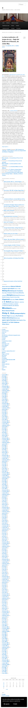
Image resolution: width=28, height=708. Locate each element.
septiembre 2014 (5, 580)
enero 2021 (4, 471)
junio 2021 (4, 464)
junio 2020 (4, 481)
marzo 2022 (4, 451)
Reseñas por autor (5, 25)
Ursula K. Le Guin (8, 322)
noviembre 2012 (5, 612)
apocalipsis (11, 288)
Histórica (4, 342)
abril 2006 (4, 671)
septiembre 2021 (5, 459)
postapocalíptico (19, 313)
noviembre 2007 (5, 644)
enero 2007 (4, 658)
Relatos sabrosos (5, 364)
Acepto (15, 704)
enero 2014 (4, 592)
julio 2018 (4, 514)
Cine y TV (4, 332)
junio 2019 (4, 498)
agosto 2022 (4, 444)
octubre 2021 (4, 458)
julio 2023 (4, 428)
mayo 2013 (4, 604)
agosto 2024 (4, 409)
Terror (3, 365)
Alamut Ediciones (6, 286)
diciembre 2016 (5, 542)
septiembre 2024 (5, 407)
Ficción (3, 339)
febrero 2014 (4, 591)
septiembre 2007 (5, 647)
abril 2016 (4, 553)
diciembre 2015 (5, 559)
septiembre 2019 (5, 494)
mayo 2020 (4, 482)
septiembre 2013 (5, 598)
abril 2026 (4, 380)
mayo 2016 (4, 552)
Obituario (4, 356)
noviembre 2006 (5, 661)
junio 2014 (4, 585)
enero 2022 (4, 454)
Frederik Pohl (12, 297)
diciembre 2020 (5, 472)
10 (3, 683)
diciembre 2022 (5, 438)
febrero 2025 (4, 400)
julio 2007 (4, 650)
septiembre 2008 (5, 631)
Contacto (12, 28)
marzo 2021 (4, 468)
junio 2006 (4, 668)
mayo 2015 (4, 569)
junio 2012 (4, 619)
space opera (6, 320)
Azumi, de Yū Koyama (8, 222)
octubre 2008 (4, 630)
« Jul (7, 689)
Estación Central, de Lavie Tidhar (11, 233)
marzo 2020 (4, 485)
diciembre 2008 (5, 627)
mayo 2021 (4, 465)
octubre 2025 (4, 389)
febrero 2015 (4, 573)
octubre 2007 (4, 645)
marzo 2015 (4, 572)
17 (3, 685)
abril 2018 (4, 519)
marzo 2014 (4, 589)
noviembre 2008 (5, 628)
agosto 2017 (4, 530)
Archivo (12, 25)
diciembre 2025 (5, 386)
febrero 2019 (4, 504)
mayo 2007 (4, 653)
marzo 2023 (4, 433)
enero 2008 (4, 641)
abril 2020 (4, 484)
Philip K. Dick (8, 313)
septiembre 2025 (5, 390)
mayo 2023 (4, 431)
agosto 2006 (4, 666)
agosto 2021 (4, 461)
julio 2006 (4, 667)
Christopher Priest (11, 292)
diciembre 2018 (5, 507)
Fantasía (9, 149)
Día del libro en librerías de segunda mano (11, 335)
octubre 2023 (4, 423)
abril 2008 (4, 637)
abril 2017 (4, 536)
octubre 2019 (4, 493)
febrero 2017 (4, 539)
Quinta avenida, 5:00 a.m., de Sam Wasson (13, 181)
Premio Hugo (6, 316)
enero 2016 (4, 557)
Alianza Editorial (16, 286)
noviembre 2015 (5, 560)
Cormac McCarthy (19, 293)
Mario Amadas (5, 158)
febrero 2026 (4, 383)
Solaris (18, 318)
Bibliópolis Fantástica (16, 291)
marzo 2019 (4, 503)
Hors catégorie (5, 345)
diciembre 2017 (5, 524)
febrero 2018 (4, 521)
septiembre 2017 (5, 529)
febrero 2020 (4, 487)
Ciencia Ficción (5, 330)
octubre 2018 (4, 510)
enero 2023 (4, 436)
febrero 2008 (4, 640)
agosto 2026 (4, 374)
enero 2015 (4, 575)
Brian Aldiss (4, 292)
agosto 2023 (4, 426)
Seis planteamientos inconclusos (11, 216)
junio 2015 (4, 568)
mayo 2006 (4, 670)
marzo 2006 (4, 673)
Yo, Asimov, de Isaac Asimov (15, 169)
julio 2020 (4, 480)
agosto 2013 (4, 599)
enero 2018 (4, 523)
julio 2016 (4, 549)
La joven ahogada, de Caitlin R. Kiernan (12, 245)
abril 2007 (4, 654)
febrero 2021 (4, 470)
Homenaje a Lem (5, 343)
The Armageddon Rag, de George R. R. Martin (13, 250)
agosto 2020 (4, 478)
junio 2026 (4, 377)
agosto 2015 (4, 565)
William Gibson (5, 324)
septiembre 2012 (5, 615)
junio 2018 (4, 516)
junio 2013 (4, 602)
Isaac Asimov (19, 299)
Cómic (3, 333)
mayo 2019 (4, 500)
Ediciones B (16, 295)
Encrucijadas (5, 336)
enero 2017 (4, 540)
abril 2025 (4, 397)
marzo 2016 (4, 555)
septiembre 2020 (5, 477)
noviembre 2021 (5, 457)
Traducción (4, 366)
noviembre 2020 (5, 474)
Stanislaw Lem (14, 320)
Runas (15, 318)
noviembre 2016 (5, 543)
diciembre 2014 (5, 576)
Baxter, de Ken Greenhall (9, 210)
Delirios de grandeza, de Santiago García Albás (14, 258)
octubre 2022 (4, 441)
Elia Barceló (22, 295)
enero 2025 (4, 402)
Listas (3, 349)
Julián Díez (22, 302)
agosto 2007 (4, 648)
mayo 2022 (4, 448)
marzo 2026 (4, 382)
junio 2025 (4, 395)
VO (2, 368)
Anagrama (5, 288)
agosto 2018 (4, 513)
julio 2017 (4, 531)
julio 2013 (4, 601)
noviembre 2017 (5, 526)
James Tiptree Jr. (15, 302)
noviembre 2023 (5, 422)
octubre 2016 (4, 544)
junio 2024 (4, 412)
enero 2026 (4, 384)
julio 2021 (4, 462)
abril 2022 (4, 449)
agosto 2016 (4, 547)
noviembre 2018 (5, 508)
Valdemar (16, 322)
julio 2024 (4, 410)
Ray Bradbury (19, 316)
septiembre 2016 (5, 546)
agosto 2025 (4, 392)
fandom (4, 297)
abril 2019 (4, 501)
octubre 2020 (4, 475)
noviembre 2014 (5, 578)
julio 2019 (4, 497)
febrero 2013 (4, 608)
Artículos (8, 22)
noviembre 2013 (5, 595)
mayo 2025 (4, 396)
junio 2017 (4, 533)
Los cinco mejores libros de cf (8, 351)
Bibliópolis (6, 291)
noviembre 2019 (5, 491)
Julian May (4, 150)
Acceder (4, 694)
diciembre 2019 (5, 490)
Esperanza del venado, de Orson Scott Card (13, 281)
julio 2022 (4, 445)
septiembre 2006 (5, 664)
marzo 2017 (4, 537)
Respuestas (10, 152)
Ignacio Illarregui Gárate (7, 173)
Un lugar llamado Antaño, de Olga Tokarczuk (13, 227)
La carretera (15, 304)
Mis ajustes (6, 704)
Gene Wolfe (17, 297)
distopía (10, 295)
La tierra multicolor (10, 150)
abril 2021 (4, 467)
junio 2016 (4, 550)
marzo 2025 (4, 399)
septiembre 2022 (5, 442)
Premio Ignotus (13, 315)
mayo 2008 (4, 635)
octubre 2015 (4, 562)
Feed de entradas (5, 695)
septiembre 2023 (5, 425)
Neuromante (14, 308)
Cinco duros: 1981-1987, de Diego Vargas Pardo (14, 190)
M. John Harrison (15, 305)
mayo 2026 (4, 379)
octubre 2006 (4, 663)
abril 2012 (4, 622)
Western (4, 369)
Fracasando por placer (7, 341)
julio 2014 (4, 583)
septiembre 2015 (5, 563)
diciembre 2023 (5, 421)
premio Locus (17, 150)
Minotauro (7, 308)
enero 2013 (4, 609)
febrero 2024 (4, 418)
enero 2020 (4, 488)
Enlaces (17, 25)
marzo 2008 (4, 638)
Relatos (3, 362)
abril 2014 (4, 588)
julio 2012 (4, 618)
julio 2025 (4, 393)
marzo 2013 (4, 606)
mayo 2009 (4, 625)
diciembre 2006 (5, 660)
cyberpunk (4, 295)
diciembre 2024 (5, 403)
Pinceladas (4, 358)
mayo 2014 (4, 586)
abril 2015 (4, 570)
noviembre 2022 (5, 439)
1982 (16, 149)
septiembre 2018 (5, 511)
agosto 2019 (4, 495)
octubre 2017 (4, 527)
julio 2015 (4, 566)
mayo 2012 (4, 621)
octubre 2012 (4, 614)
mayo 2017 (4, 534)
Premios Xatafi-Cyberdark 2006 (8, 359)
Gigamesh (6, 299)
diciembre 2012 (5, 611)
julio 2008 (4, 632)
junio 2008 (4, 634)
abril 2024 (4, 415)
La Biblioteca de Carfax (7, 304)
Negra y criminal (5, 354)
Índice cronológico (15, 22)
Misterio (4, 352)
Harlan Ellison (12, 299)
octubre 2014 (4, 579)
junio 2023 (4, 429)
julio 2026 (4, 376)
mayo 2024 (4, 413)
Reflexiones (4, 361)
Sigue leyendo (5, 146)
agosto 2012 (4, 617)
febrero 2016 (4, 556)
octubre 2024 (4, 406)
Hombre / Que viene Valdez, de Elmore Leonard (14, 239)
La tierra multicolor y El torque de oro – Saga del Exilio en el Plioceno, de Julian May (10, 40)
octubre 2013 (4, 596)
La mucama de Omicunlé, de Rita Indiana (14, 172)
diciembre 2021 (5, 455)
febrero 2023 (4, 435)
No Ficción (4, 355)
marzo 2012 (4, 624)
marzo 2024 (4, 416)
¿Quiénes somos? (5, 28)
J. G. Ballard (6, 302)
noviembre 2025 (5, 387)
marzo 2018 (4, 520)
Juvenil (3, 348)
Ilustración (4, 346)
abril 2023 (4, 432)
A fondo (3, 329)
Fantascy (8, 297)
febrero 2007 (4, 657)
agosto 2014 (4, 582)
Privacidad (18, 28)
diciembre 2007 (5, 643)
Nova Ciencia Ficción (8, 311)
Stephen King (22, 320)
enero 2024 (4, 419)
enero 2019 (4, 506)
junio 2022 (4, 446)
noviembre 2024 (5, 405)
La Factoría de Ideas (6, 305)
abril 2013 (4, 605)
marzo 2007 (4, 655)
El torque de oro (21, 149)
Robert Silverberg (7, 318)
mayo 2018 (4, 517)
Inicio (3, 22)
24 (3, 686)
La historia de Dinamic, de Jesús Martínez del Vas (14, 199)
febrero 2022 (4, 452)
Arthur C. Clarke (17, 288)
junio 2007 (4, 651)
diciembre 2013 (5, 594)
